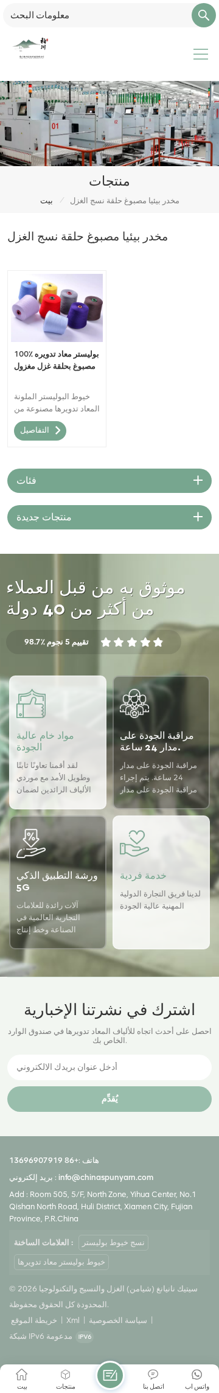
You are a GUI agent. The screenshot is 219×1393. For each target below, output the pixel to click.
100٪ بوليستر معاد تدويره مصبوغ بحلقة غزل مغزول (56, 360)
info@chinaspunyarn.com (105, 1177)
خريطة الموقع (34, 1320)
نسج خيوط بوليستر (113, 1242)
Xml (73, 1320)
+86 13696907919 (43, 1160)
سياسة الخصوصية (118, 1320)
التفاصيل (34, 431)
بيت (46, 200)
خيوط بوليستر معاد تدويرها (61, 1261)
